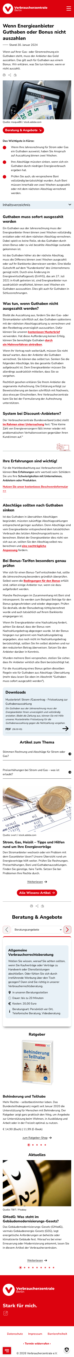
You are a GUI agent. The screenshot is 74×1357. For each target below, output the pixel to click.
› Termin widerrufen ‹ (37, 1344)
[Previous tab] (6, 929)
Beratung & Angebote (21, 130)
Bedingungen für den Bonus (42, 581)
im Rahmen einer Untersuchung (23, 424)
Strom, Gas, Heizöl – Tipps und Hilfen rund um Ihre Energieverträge (34, 844)
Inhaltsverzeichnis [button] (16, 205)
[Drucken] (4, 75)
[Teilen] (9, 75)
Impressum (35, 1334)
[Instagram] (5, 1313)
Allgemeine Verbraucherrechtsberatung (30, 952)
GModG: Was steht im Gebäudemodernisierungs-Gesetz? (31, 1219)
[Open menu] (7, 1350)
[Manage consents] (67, 1350)
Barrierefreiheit (57, 1334)
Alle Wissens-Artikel (35, 893)
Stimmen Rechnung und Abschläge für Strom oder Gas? (34, 754)
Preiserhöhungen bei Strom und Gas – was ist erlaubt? (31, 772)
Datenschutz (15, 1334)
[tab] (28, 1145)
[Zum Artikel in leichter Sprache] (15, 75)
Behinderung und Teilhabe (24, 1096)
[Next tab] (67, 929)
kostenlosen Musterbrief (44, 332)
